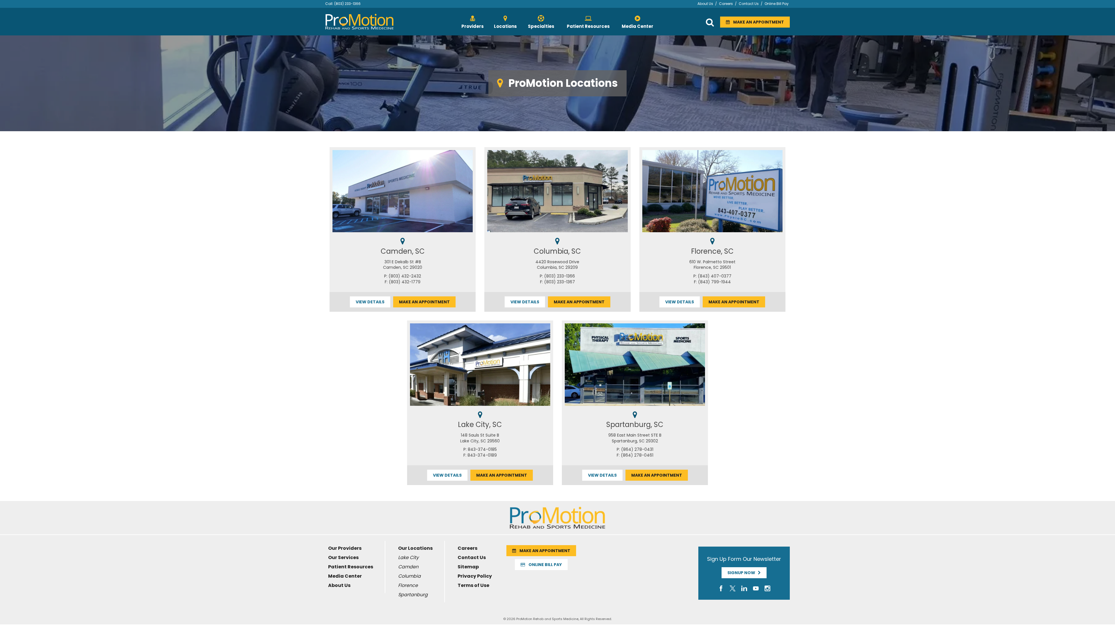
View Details (370, 302)
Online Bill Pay (777, 3)
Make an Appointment (424, 302)
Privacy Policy (475, 576)
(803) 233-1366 (347, 3)
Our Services (343, 557)
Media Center (345, 576)
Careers (726, 3)
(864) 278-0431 (637, 449)
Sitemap (468, 566)
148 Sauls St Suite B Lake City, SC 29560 (480, 438)
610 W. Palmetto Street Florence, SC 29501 (712, 265)
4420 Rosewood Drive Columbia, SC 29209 (557, 265)
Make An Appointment (757, 22)
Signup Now (742, 573)
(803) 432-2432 (405, 276)
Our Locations (415, 548)
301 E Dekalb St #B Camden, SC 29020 (402, 265)
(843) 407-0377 (714, 276)
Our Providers (345, 548)
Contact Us (749, 3)
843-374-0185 (482, 449)
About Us (705, 3)
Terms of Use (473, 585)
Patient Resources (350, 566)
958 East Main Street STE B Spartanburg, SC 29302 (634, 438)
